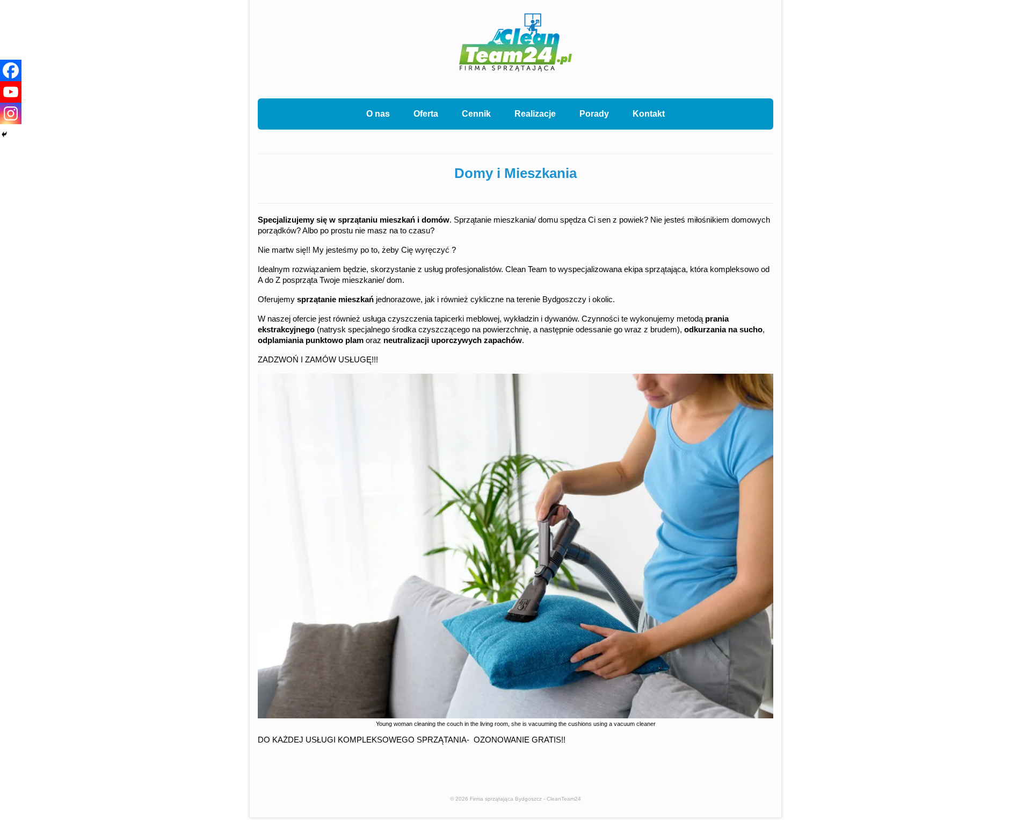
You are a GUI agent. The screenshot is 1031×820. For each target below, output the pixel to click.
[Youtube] (10, 92)
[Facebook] (10, 70)
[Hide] (4, 134)
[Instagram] (10, 113)
